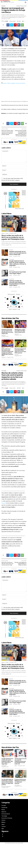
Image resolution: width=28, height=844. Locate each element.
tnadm (6, 21)
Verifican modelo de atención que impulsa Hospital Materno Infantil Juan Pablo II (17, 283)
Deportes (11, 249)
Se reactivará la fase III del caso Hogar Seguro (17, 272)
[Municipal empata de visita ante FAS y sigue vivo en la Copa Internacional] (21, 343)
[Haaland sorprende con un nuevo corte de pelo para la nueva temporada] (5, 252)
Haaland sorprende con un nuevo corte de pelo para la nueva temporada (17, 253)
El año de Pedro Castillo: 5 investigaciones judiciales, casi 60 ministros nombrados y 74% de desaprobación (20, 133)
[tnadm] (3, 21)
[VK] (18, 24)
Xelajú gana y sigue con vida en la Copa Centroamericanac (20, 331)
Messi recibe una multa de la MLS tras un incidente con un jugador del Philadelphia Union (13, 237)
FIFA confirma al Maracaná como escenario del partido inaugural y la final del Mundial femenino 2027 (7, 352)
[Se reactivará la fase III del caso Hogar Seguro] (5, 273)
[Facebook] (8, 24)
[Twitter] (11, 24)
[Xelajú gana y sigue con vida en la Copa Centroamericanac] (21, 324)
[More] (26, 123)
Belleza (3, 233)
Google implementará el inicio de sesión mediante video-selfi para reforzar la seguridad (17, 263)
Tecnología (11, 259)
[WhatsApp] (22, 24)
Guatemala (11, 270)
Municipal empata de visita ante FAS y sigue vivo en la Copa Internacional (20, 350)
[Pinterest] (15, 24)
